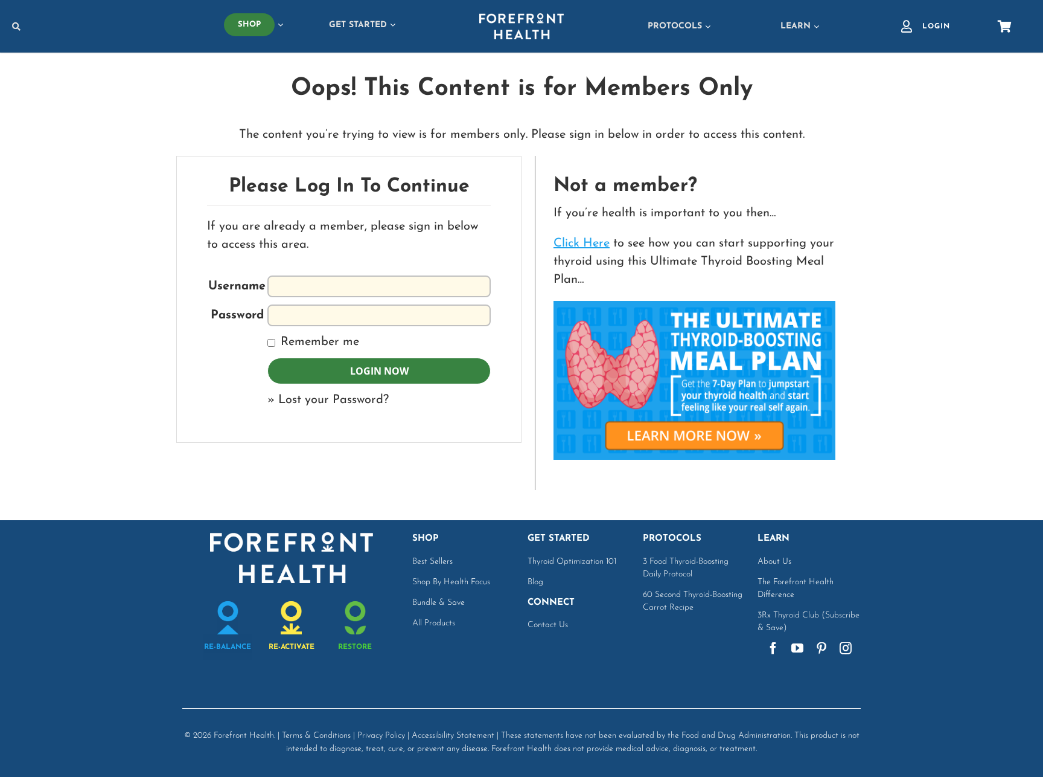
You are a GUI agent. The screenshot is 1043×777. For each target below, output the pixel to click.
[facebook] (773, 648)
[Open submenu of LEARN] (815, 26)
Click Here (581, 243)
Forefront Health (244, 735)
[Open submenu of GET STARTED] (391, 25)
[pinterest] (821, 648)
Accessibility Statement (453, 735)
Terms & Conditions (316, 735)
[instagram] (846, 648)
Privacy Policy (381, 735)
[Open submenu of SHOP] (279, 24)
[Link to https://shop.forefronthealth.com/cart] (1005, 27)
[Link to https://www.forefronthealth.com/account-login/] (906, 27)
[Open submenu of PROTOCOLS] (706, 26)
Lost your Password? (333, 400)
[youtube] (797, 648)
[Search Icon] (95, 26)
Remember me (318, 342)
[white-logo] (521, 19)
